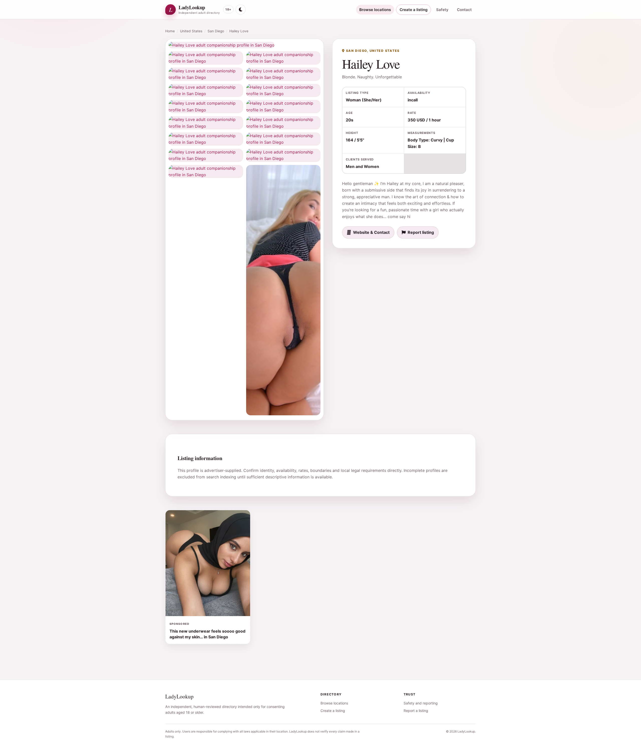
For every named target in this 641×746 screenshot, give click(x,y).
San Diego (216, 31)
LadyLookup (179, 696)
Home (170, 31)
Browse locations (375, 9)
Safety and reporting (421, 703)
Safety (442, 9)
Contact (464, 9)
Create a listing (413, 9)
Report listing (421, 232)
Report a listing (416, 710)
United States (191, 31)
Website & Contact (371, 232)
